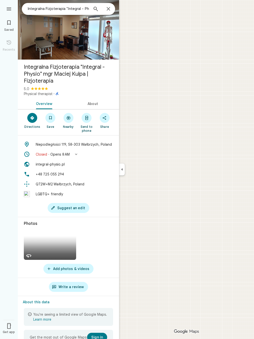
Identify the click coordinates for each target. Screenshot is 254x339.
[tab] (43, 103)
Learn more (42, 319)
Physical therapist (38, 94)
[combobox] (58, 9)
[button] (68, 154)
